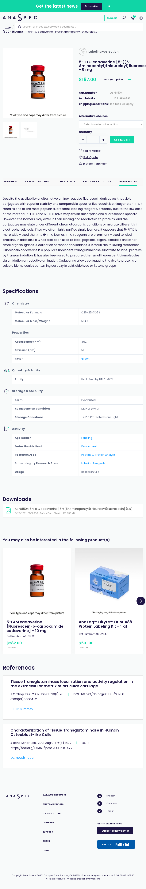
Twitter (109, 810)
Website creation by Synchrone (83, 878)
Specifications (37, 181)
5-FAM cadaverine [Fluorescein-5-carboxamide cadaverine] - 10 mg (34, 626)
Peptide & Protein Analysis (98, 455)
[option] (37, 601)
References (128, 181)
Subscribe (91, 6)
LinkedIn (110, 795)
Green (85, 359)
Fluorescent (89, 446)
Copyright (17, 875)
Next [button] (140, 601)
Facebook (111, 803)
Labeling (86, 438)
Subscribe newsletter (115, 831)
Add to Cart (122, 140)
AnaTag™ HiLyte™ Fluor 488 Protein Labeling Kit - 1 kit (105, 624)
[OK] (19, 27)
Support (112, 18)
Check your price (112, 79)
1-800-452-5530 (125, 875)
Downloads (66, 181)
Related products (97, 181)
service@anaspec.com (99, 875)
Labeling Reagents (93, 463)
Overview (10, 181)
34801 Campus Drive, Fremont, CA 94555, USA (61, 875)
